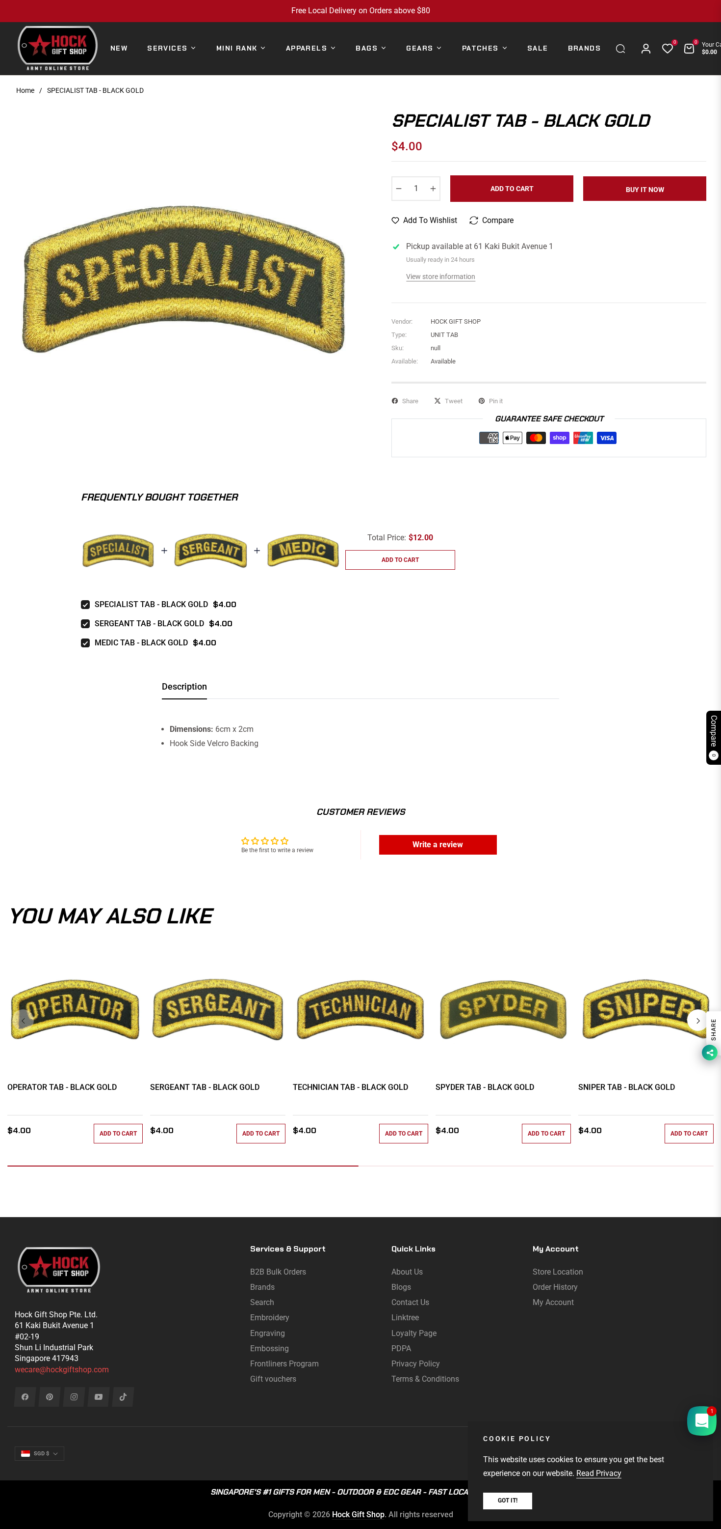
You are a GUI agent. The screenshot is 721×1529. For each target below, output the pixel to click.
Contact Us (410, 1302)
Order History (555, 1287)
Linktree (405, 1317)
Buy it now (645, 190)
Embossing (269, 1348)
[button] (623, 48)
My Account (553, 1302)
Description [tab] (184, 686)
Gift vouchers (273, 1379)
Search (262, 1302)
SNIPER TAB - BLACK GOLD (626, 1087)
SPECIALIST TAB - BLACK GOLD (151, 604)
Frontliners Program (284, 1363)
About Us (407, 1272)
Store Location (558, 1272)
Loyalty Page (414, 1333)
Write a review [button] (437, 844)
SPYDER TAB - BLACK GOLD (485, 1087)
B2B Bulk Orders (278, 1272)
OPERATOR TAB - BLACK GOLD (62, 1087)
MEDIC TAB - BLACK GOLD (141, 642)
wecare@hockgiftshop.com (62, 1369)
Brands (262, 1287)
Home (25, 90)
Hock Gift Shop (358, 1514)
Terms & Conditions (425, 1379)
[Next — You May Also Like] (698, 1020)
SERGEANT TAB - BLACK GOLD (149, 623)
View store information (440, 276)
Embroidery (269, 1317)
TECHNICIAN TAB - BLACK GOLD (350, 1087)
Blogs (401, 1287)
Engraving (267, 1333)
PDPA (401, 1348)
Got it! (507, 1500)
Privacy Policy (415, 1363)
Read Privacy (598, 1473)
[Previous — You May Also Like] (23, 1020)
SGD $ (41, 1453)
